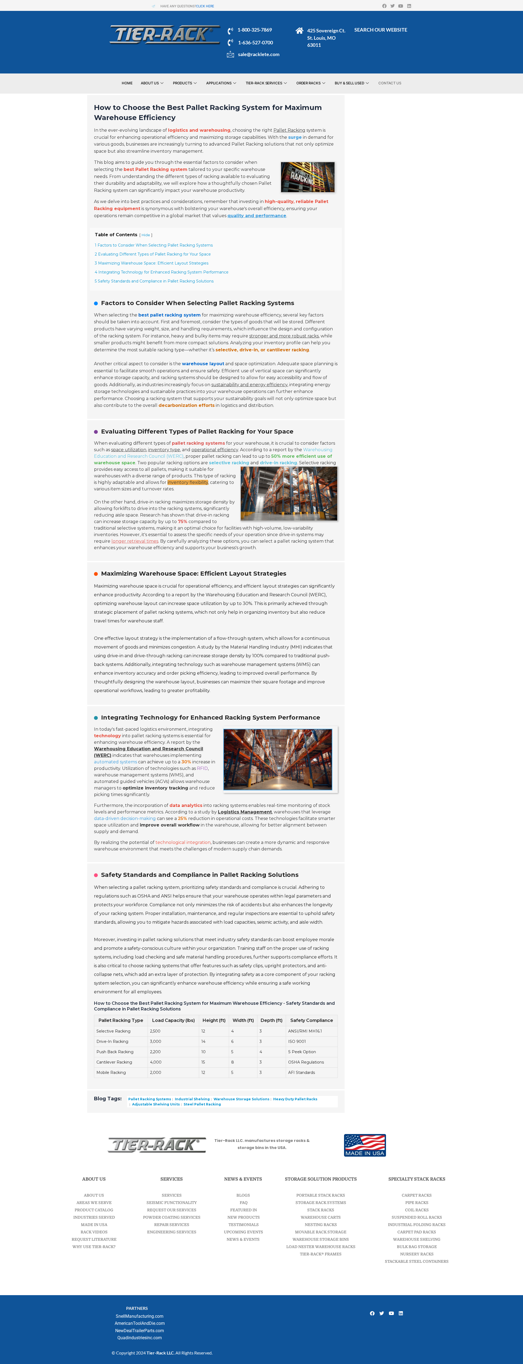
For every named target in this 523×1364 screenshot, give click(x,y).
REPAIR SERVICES (171, 1224)
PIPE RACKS (416, 1202)
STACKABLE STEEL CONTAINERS (417, 1261)
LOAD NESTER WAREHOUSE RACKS (320, 1247)
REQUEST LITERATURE (94, 1239)
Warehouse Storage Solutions (241, 1099)
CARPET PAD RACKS (416, 1232)
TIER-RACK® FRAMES (321, 1254)
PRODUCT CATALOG (94, 1210)
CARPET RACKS (417, 1195)
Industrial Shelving (192, 1099)
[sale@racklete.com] (230, 54)
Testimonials (243, 1224)
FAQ (243, 1202)
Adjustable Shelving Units (155, 1104)
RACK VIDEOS (94, 1232)
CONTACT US (389, 83)
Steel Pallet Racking (202, 1104)
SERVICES (172, 1195)
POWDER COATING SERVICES (171, 1217)
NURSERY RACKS (417, 1254)
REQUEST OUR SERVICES (171, 1210)
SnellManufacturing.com (139, 1316)
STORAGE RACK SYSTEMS (321, 1202)
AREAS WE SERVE (94, 1202)
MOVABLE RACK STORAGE (320, 1232)
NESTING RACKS (321, 1224)
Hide (146, 235)
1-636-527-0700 (255, 42)
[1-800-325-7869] (230, 31)
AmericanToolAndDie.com (140, 1323)
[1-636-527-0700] (230, 42)
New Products (243, 1217)
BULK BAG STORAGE (417, 1247)
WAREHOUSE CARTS (321, 1217)
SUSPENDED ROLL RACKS (417, 1217)
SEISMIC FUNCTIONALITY (172, 1202)
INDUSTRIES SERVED (94, 1217)
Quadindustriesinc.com (139, 1337)
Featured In (243, 1210)
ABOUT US (150, 83)
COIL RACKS (417, 1210)
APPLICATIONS (219, 83)
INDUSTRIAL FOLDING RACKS (417, 1224)
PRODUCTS (182, 83)
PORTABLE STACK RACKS (320, 1195)
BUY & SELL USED (349, 83)
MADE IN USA (94, 1224)
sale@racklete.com (258, 54)
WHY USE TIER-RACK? (93, 1247)
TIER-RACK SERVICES (264, 83)
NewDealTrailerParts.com (139, 1330)
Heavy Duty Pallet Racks (294, 1099)
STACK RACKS (320, 1210)
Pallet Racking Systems (149, 1099)
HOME (127, 83)
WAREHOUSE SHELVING (416, 1239)
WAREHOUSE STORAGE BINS (321, 1239)
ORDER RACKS (308, 83)
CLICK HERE (205, 6)
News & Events (243, 1239)
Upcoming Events (243, 1232)
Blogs (243, 1195)
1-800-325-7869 (255, 30)
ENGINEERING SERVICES (171, 1232)
